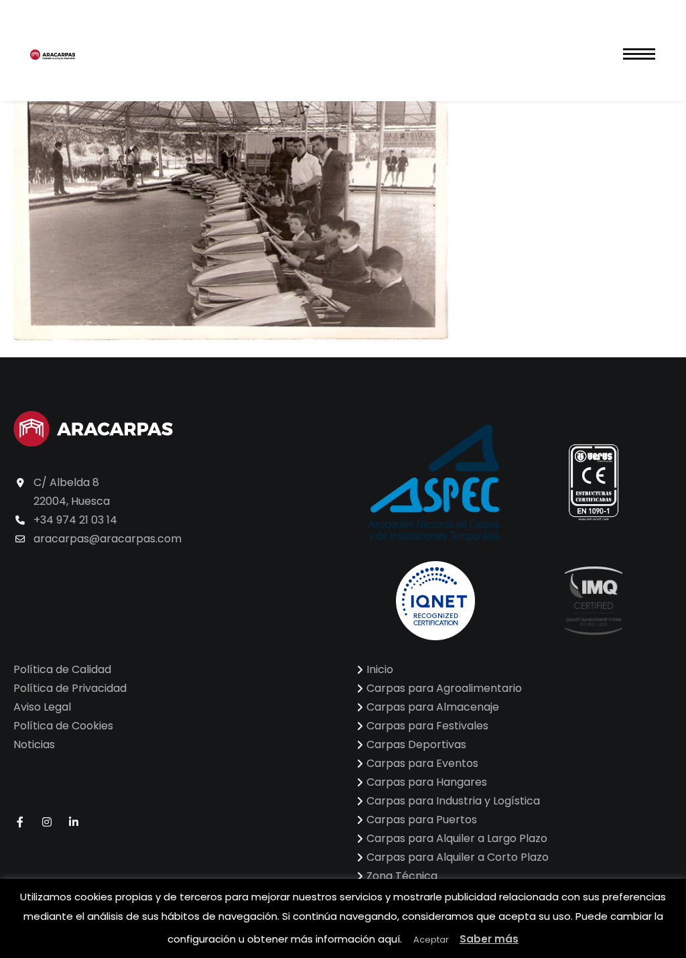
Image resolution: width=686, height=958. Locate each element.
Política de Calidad (62, 669)
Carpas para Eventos (422, 763)
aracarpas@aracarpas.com (107, 538)
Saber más (489, 939)
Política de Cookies (63, 725)
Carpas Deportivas (416, 744)
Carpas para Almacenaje (432, 707)
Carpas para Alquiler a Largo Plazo (456, 838)
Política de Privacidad (70, 688)
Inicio (379, 669)
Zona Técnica (401, 876)
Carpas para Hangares (426, 782)
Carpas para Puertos (421, 819)
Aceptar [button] (431, 939)
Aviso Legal (42, 707)
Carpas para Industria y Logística (453, 801)
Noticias (34, 744)
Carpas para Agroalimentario (444, 688)
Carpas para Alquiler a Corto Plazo (457, 857)
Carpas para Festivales (427, 725)
